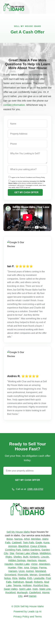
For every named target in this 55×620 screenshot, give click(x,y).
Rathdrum (18, 581)
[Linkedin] (32, 523)
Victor (34, 564)
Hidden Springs (17, 560)
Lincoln (45, 556)
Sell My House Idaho (18, 531)
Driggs (34, 567)
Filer (20, 567)
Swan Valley (11, 589)
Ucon (22, 571)
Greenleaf (44, 574)
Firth (29, 578)
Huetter (12, 567)
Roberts (38, 581)
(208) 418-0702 (35, 489)
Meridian (36, 539)
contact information (14, 105)
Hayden (9, 564)
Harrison (32, 560)
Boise (9, 539)
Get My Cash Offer (27, 480)
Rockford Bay (40, 585)
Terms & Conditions (26, 177)
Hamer (32, 596)
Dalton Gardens (31, 549)
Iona (26, 567)
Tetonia (17, 585)
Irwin (35, 589)
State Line (45, 589)
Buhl (25, 556)
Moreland (40, 571)
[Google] (23, 523)
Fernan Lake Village (27, 553)
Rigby (9, 556)
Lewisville (39, 578)
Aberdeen (44, 564)
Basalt (28, 581)
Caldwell (16, 542)
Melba (22, 578)
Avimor (30, 571)
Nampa (18, 539)
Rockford (10, 592)
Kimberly (34, 556)
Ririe (14, 578)
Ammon (12, 546)
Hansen (12, 571)
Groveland (10, 574)
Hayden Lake (22, 564)
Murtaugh (22, 592)
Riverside (23, 574)
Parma (43, 567)
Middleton (45, 553)
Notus (7, 578)
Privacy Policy (40, 177)
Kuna (46, 542)
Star (12, 553)
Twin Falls (28, 542)
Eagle (39, 542)
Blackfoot (23, 546)
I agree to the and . (28, 177)
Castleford (35, 592)
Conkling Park (13, 549)
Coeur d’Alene (38, 546)
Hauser (42, 560)
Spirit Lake (25, 589)
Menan (33, 574)
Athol (27, 539)
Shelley (17, 556)
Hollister (27, 585)
